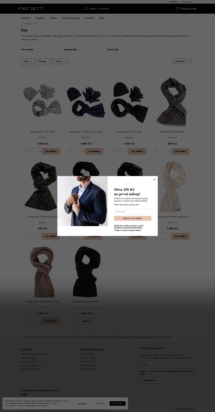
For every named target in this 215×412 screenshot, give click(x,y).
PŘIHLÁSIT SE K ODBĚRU (132, 218)
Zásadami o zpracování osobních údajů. (128, 227)
